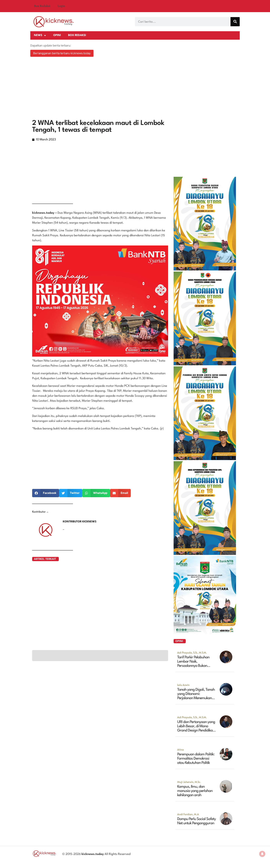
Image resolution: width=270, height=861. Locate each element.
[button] (45, 493)
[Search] (235, 21)
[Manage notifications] (262, 854)
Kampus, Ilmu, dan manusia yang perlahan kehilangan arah (195, 791)
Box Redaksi (42, 6)
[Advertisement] (135, 88)
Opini (57, 35)
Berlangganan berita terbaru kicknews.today (62, 53)
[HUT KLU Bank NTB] (205, 633)
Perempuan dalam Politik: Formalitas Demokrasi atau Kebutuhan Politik (196, 759)
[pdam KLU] (205, 459)
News (38, 35)
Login (61, 6)
